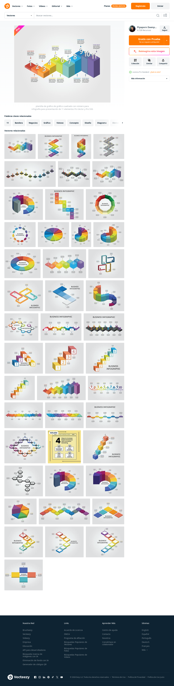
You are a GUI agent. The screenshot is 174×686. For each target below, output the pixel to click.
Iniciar (160, 6)
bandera (19, 123)
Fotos (29, 6)
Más (68, 6)
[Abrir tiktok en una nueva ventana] (53, 677)
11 (8, 123)
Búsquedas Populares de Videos (75, 655)
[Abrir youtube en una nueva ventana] (62, 677)
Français (146, 646)
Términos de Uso (119, 677)
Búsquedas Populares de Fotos (75, 649)
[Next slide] (120, 123)
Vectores (16, 6)
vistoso (60, 123)
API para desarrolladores (34, 650)
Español (145, 634)
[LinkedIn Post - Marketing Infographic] (64, 446)
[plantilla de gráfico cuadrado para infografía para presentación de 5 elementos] (108, 511)
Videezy (26, 638)
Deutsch (145, 642)
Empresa (27, 642)
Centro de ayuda (109, 630)
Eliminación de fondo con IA (36, 660)
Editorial (56, 6)
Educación (27, 646)
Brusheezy (27, 630)
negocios (33, 123)
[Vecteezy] (7, 6)
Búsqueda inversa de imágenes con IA (32, 655)
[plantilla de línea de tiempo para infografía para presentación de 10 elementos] (64, 263)
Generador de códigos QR (34, 664)
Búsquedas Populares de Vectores (75, 643)
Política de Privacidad (136, 677)
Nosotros (106, 638)
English (145, 630)
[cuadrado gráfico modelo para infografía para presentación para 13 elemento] (64, 511)
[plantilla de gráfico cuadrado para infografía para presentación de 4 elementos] (23, 575)
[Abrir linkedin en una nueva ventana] (44, 677)
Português (146, 638)
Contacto (106, 634)
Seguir (164, 30)
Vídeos (42, 6)
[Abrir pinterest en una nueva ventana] (48, 677)
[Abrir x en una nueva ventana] (57, 677)
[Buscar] (158, 15)
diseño (88, 123)
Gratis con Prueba (149, 40)
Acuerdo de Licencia (73, 630)
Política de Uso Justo (156, 677)
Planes (107, 6)
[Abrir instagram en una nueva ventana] (40, 677)
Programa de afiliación (74, 638)
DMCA (67, 634)
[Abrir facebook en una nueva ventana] (35, 677)
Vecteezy (27, 634)
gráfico (47, 123)
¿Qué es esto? (155, 72)
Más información (138, 78)
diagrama (101, 123)
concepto (74, 123)
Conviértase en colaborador (109, 643)
